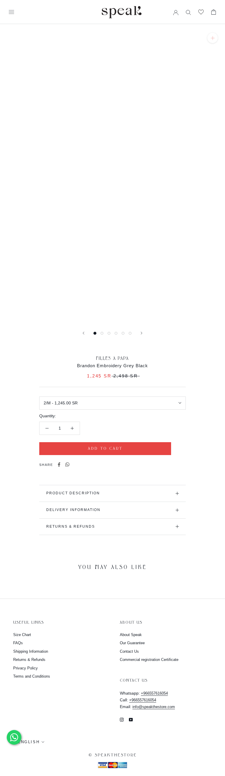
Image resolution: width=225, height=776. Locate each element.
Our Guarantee (132, 643)
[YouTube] (131, 719)
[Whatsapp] (67, 464)
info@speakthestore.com (153, 707)
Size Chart (22, 635)
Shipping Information (30, 651)
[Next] (141, 333)
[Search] (188, 12)
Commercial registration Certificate (149, 659)
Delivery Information (73, 510)
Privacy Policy (25, 668)
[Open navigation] (11, 12)
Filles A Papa (112, 358)
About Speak (131, 635)
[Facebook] (59, 464)
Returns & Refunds (70, 526)
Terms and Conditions (31, 676)
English (29, 742)
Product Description (73, 493)
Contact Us (129, 651)
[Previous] (83, 333)
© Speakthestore (112, 755)
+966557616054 (154, 693)
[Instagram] (122, 719)
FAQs (18, 643)
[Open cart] (213, 12)
